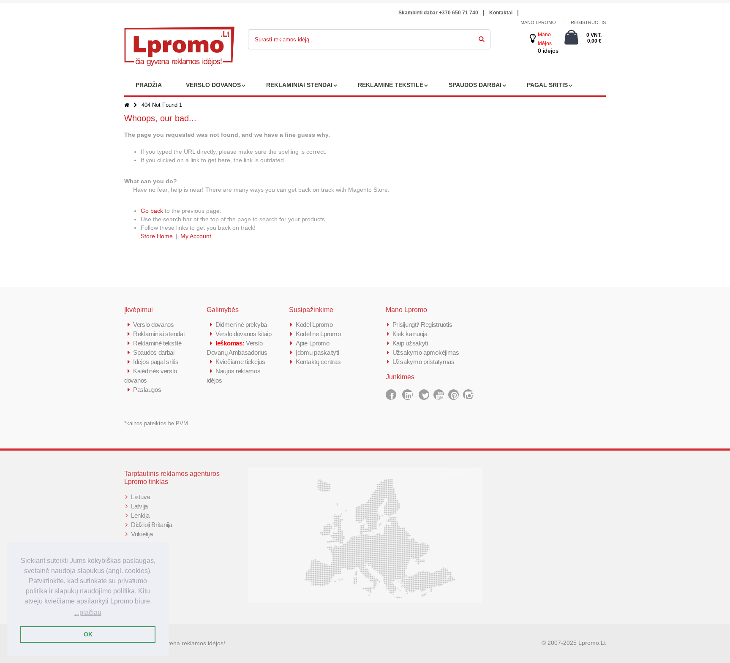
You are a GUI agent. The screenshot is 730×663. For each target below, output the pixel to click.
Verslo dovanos (153, 324)
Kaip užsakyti (410, 343)
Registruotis (588, 22)
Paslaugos (147, 389)
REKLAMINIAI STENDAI (299, 85)
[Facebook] (391, 394)
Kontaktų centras (318, 361)
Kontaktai (500, 13)
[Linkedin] (407, 394)
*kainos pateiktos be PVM (156, 423)
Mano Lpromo (538, 22)
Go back (152, 210)
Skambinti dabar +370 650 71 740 (438, 13)
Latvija (139, 506)
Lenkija (140, 515)
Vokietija (142, 534)
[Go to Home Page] (126, 105)
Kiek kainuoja (410, 333)
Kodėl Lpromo (314, 324)
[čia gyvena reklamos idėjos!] (179, 32)
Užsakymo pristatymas (423, 361)
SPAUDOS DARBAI (475, 85)
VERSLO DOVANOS (213, 85)
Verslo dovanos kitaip (243, 333)
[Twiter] (424, 394)
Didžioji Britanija (151, 524)
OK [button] (88, 634)
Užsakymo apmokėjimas (425, 352)
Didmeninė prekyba (241, 324)
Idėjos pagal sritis (155, 361)
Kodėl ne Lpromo (318, 333)
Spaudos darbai (153, 352)
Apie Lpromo (313, 343)
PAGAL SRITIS (547, 85)
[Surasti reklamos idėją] (481, 38)
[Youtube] (438, 394)
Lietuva (140, 496)
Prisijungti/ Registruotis (422, 324)
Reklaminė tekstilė (157, 343)
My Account (195, 236)
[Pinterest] (453, 394)
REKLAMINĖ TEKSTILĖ (390, 85)
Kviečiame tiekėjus (240, 361)
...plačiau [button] (87, 612)
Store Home (157, 236)
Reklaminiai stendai (158, 333)
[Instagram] (468, 394)
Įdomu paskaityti (317, 352)
